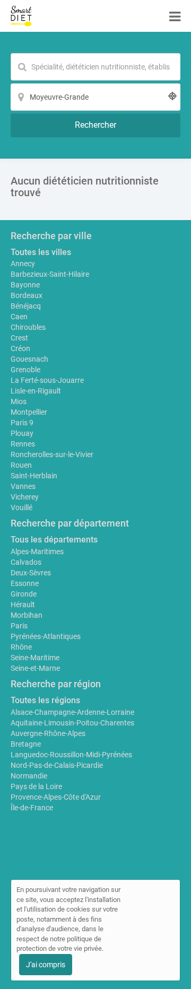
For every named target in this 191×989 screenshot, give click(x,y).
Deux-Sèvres (31, 572)
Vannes (23, 486)
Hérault (23, 604)
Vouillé (21, 507)
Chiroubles (28, 327)
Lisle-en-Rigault (36, 391)
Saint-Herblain (34, 475)
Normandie (29, 776)
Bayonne (25, 285)
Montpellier (29, 412)
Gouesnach (29, 359)
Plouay (22, 433)
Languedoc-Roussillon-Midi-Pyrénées (71, 754)
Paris (19, 626)
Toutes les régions (45, 700)
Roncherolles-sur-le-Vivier (52, 454)
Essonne (25, 583)
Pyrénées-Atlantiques (46, 636)
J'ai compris (45, 964)
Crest (19, 338)
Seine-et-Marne (35, 668)
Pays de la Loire (36, 786)
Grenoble (25, 369)
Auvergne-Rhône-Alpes (48, 733)
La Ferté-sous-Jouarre (47, 380)
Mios (19, 401)
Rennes (23, 444)
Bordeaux (26, 295)
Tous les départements (54, 540)
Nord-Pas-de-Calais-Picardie (57, 765)
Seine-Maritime (35, 657)
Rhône (21, 647)
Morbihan (26, 615)
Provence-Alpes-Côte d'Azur (56, 797)
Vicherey (25, 497)
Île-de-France (32, 807)
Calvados (26, 562)
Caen (19, 316)
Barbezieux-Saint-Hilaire (50, 274)
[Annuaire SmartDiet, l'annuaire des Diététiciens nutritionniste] (21, 16)
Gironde (24, 594)
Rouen (21, 465)
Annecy (23, 263)
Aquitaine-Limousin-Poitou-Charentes (72, 723)
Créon (20, 348)
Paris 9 (22, 422)
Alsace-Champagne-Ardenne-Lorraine (72, 712)
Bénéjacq (26, 306)
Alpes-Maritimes (37, 551)
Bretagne (26, 744)
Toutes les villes (41, 252)
